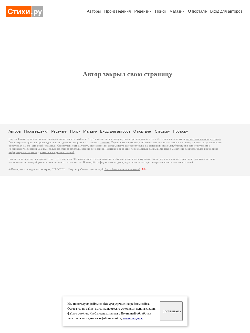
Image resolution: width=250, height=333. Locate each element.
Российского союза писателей (122, 169)
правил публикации (174, 145)
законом (105, 142)
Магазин (177, 11)
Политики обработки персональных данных (131, 148)
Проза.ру (180, 131)
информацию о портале (23, 152)
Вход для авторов (226, 11)
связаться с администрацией (57, 152)
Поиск (160, 11)
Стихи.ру (162, 131)
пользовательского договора (203, 139)
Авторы (94, 11)
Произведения (117, 11)
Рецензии (143, 11)
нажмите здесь (133, 318)
